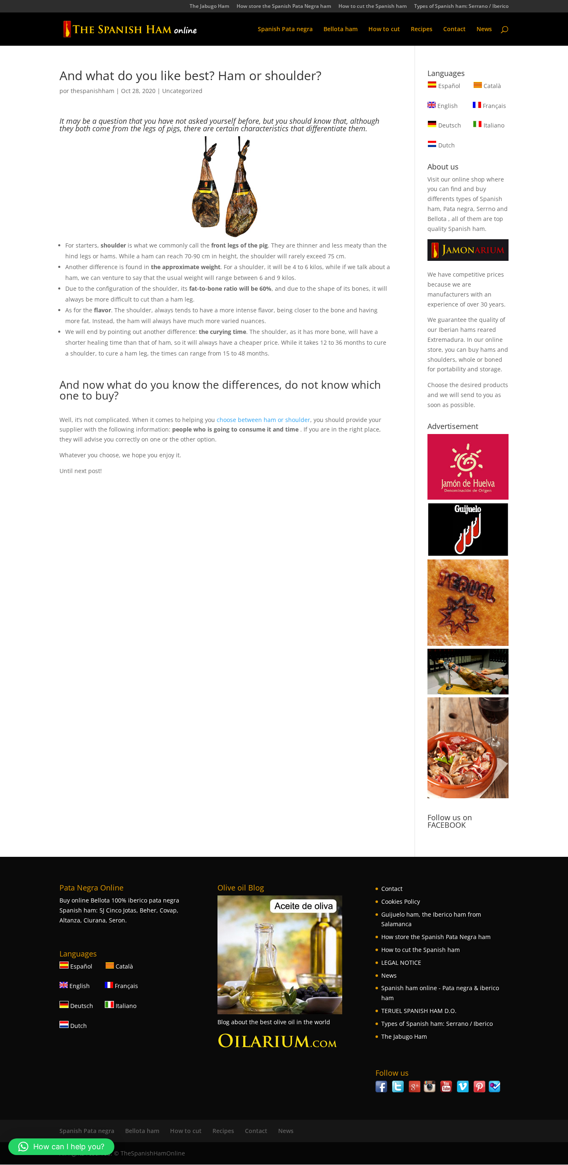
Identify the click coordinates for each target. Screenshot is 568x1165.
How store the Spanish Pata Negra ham (284, 7)
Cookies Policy (400, 901)
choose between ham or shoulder (263, 420)
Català (491, 86)
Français (493, 106)
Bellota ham (341, 29)
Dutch (446, 145)
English (447, 106)
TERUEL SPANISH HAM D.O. (419, 1011)
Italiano (493, 125)
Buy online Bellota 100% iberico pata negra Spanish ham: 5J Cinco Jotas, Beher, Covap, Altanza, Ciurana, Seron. (119, 910)
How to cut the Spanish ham (372, 7)
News (484, 29)
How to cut (384, 29)
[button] (61, 1146)
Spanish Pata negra (285, 29)
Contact (454, 29)
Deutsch (449, 125)
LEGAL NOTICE (401, 962)
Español (449, 86)
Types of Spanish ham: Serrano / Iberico (461, 7)
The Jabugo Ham (209, 7)
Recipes (421, 29)
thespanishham (92, 91)
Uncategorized (182, 91)
